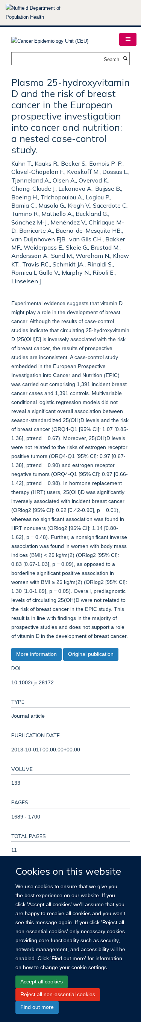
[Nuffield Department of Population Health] (43, 12)
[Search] (125, 59)
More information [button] (36, 654)
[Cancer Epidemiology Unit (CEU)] (49, 39)
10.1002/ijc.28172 (32, 682)
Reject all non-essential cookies (57, 994)
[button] (127, 39)
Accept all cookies (41, 982)
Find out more (37, 1007)
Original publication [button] (91, 654)
